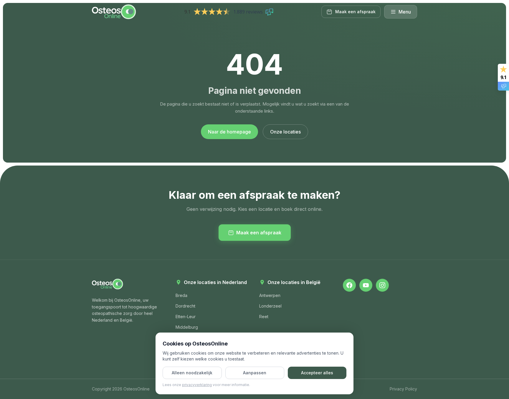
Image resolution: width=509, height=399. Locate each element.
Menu (405, 12)
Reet (263, 316)
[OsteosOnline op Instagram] (382, 285)
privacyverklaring (197, 385)
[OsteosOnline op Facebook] (349, 285)
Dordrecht (185, 305)
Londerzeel (270, 305)
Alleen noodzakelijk (192, 372)
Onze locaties (285, 132)
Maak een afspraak (258, 233)
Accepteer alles (317, 372)
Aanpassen (254, 372)
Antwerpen (269, 295)
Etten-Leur (186, 316)
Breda (181, 295)
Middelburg (187, 327)
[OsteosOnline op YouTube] (365, 285)
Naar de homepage (229, 132)
